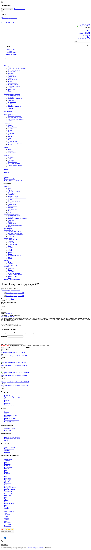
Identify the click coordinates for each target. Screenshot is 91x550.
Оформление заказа (84, 38)
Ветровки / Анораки (14, 163)
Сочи (5, 513)
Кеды (9, 149)
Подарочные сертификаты (12, 438)
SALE (9, 67)
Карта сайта (7, 430)
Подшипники (12, 76)
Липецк (6, 481)
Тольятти (7, 514)
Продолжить (4, 349)
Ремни (10, 136)
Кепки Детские (12, 127)
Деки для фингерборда (15, 117)
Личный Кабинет (9, 447)
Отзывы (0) (10, 316)
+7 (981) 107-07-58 (8, 22)
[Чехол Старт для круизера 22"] (10, 290)
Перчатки (11, 133)
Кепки (10, 125)
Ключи (10, 81)
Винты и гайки (12, 79)
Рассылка (7, 452)
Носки (10, 135)
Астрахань (7, 460)
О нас (6, 398)
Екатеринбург (8, 467)
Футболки (11, 157)
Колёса (10, 78)
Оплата (88, 30)
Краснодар (7, 478)
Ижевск (6, 468)
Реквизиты (7, 403)
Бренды (6, 400)
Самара (6, 507)
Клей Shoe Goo (12, 152)
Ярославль (7, 526)
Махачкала (7, 483)
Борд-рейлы (11, 89)
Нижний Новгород (10, 489)
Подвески (11, 75)
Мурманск (7, 486)
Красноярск (7, 479)
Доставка (87, 32)
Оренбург (7, 499)
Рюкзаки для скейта (14, 86)
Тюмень (6, 518)
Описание (4, 316)
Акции (6, 440)
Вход (88, 37)
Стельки (10, 151)
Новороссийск (8, 494)
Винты (10, 105)
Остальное (11, 120)
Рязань (6, 505)
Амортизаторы (12, 83)
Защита (10, 87)
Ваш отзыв (4, 344)
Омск (6, 497)
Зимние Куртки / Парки (15, 165)
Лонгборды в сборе (14, 95)
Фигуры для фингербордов (16, 119)
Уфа (5, 521)
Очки (9, 138)
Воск (9, 91)
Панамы (10, 128)
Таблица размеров (9, 405)
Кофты (10, 158)
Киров (6, 476)
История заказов (9, 449)
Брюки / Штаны (12, 162)
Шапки (10, 130)
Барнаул (6, 462)
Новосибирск (8, 495)
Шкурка (10, 73)
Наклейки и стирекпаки (15, 143)
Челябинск (7, 524)
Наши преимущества (10, 402)
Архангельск (8, 459)
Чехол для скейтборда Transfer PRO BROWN (14, 365)
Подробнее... (10, 313)
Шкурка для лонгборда (15, 98)
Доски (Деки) (12, 71)
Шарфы (10, 132)
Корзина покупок (11, 52)
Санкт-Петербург (9, 511)
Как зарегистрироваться (11, 420)
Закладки (7, 450)
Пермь (6, 502)
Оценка (3, 347)
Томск (6, 516)
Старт (12, 299)
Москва (6, 484)
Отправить (4, 544)
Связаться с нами (9, 428)
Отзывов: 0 (5, 315)
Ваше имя (4, 336)
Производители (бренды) (12, 437)
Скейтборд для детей (14, 70)
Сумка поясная (12, 141)
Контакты (7, 395)
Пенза (6, 500)
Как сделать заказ (9, 421)
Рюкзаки (10, 140)
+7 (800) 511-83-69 (84, 24)
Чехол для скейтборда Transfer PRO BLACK (14, 356)
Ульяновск (7, 519)
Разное (10, 144)
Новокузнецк (8, 491)
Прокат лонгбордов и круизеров (14, 397)
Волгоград (7, 464)
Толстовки (11, 160)
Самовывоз (7, 416)
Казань (6, 472)
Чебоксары (7, 522)
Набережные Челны (10, 488)
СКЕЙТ (6, 177)
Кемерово (7, 473)
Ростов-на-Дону (9, 503)
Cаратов (6, 508)
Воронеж (7, 465)
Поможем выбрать (9, 418)
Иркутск (6, 470)
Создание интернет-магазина (35, 547)
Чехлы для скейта (13, 84)
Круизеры (11, 97)
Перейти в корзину (19, 9)
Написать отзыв (15, 315)
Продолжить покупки (7, 9)
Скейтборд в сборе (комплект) (17, 68)
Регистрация (86, 35)
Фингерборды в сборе (14, 116)
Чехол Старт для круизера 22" (13, 180)
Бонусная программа (84, 33)
